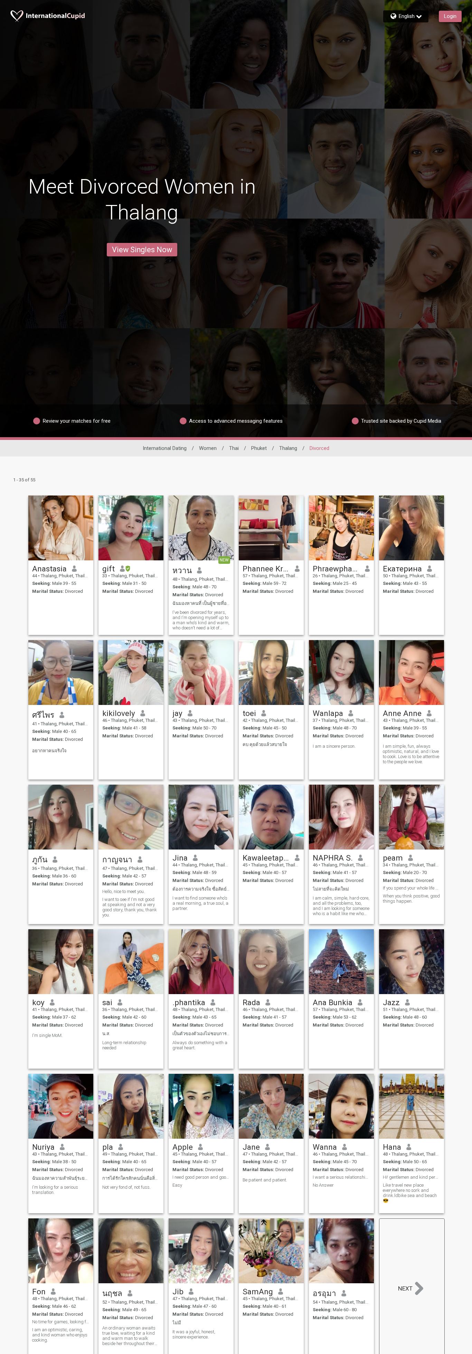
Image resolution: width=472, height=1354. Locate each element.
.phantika (188, 1002)
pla (107, 1146)
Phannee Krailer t (266, 568)
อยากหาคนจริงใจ (49, 750)
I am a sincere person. (334, 746)
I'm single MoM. (47, 1035)
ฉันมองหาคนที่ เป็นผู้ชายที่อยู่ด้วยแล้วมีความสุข (201, 603)
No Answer (323, 1185)
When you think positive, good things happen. (411, 898)
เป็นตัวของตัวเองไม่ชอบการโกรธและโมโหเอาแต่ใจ (201, 1033)
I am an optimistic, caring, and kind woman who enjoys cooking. (59, 1335)
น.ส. (106, 1033)
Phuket (259, 448)
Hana (392, 1146)
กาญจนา (117, 859)
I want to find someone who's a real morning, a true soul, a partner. (200, 903)
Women (208, 448)
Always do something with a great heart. (199, 1045)
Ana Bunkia (332, 1002)
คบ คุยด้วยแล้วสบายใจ (265, 744)
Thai (234, 448)
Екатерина (402, 568)
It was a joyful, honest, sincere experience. (193, 1334)
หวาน (182, 570)
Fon (39, 1291)
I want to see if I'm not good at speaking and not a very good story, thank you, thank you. (129, 907)
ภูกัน (39, 859)
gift (108, 568)
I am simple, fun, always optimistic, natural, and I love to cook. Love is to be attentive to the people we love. (411, 754)
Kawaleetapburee (266, 857)
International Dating (165, 448)
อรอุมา (324, 1293)
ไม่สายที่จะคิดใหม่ (331, 889)
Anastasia (49, 568)
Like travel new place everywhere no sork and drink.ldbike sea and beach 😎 (410, 1193)
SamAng (258, 1291)
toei (249, 713)
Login (450, 16)
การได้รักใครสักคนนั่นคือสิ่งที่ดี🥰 (131, 1178)
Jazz (391, 1002)
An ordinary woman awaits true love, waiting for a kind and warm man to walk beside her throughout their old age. (128, 1335)
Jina (180, 857)
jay (177, 713)
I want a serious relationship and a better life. (341, 1177)
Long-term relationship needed (124, 1045)
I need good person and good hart (201, 1177)
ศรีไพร (43, 714)
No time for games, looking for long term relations (60, 1321)
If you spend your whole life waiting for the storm (411, 888)
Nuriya (43, 1146)
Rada (251, 1002)
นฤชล (112, 1293)
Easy (177, 1185)
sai (107, 1002)
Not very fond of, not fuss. (126, 1187)
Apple (182, 1146)
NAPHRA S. (333, 857)
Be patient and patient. (265, 1180)
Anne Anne (402, 713)
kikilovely (118, 713)
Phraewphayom (336, 568)
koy (38, 1002)
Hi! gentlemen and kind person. (411, 1177)
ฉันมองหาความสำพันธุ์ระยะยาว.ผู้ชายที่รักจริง (60, 1178)
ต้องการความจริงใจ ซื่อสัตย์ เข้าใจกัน (201, 889)
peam (393, 857)
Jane (251, 1146)
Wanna (325, 1146)
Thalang (288, 448)
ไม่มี (176, 1322)
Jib (177, 1291)
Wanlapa (328, 713)
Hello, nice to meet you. (123, 891)
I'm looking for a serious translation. (55, 1190)
